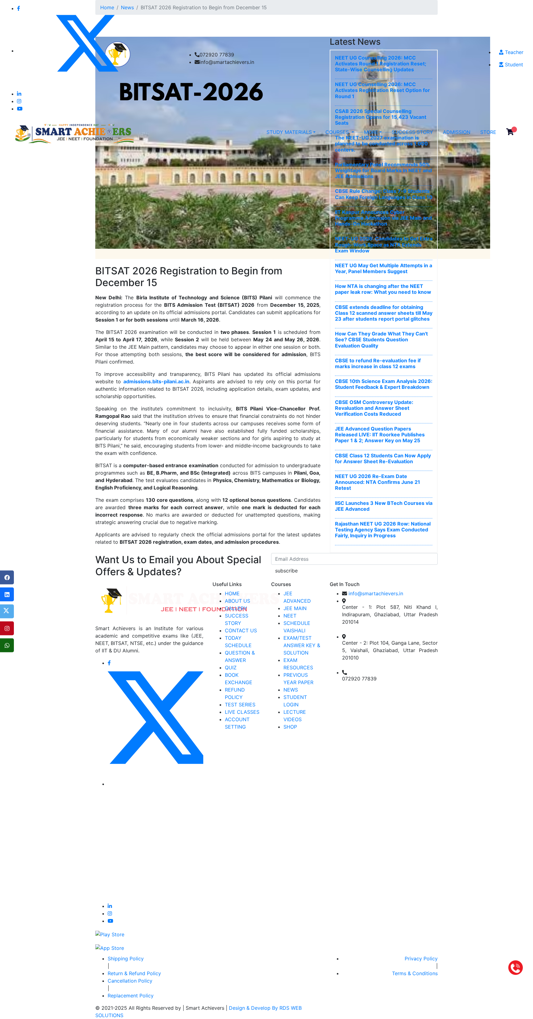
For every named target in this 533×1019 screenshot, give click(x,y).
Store (488, 132)
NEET (289, 616)
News (290, 690)
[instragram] (7, 628)
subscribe (286, 571)
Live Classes (242, 712)
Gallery (236, 608)
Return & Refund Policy (134, 973)
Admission (456, 132)
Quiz (231, 667)
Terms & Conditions (415, 973)
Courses (337, 132)
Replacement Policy (131, 995)
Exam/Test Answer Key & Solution (301, 645)
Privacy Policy (421, 958)
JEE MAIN (295, 608)
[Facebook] (7, 577)
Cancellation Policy (130, 981)
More (371, 132)
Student (513, 64)
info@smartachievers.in (376, 593)
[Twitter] (7, 611)
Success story (412, 132)
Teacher (513, 52)
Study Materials (289, 132)
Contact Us (241, 630)
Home (232, 593)
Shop (290, 727)
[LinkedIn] (7, 594)
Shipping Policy (126, 958)
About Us (237, 601)
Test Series (240, 704)
